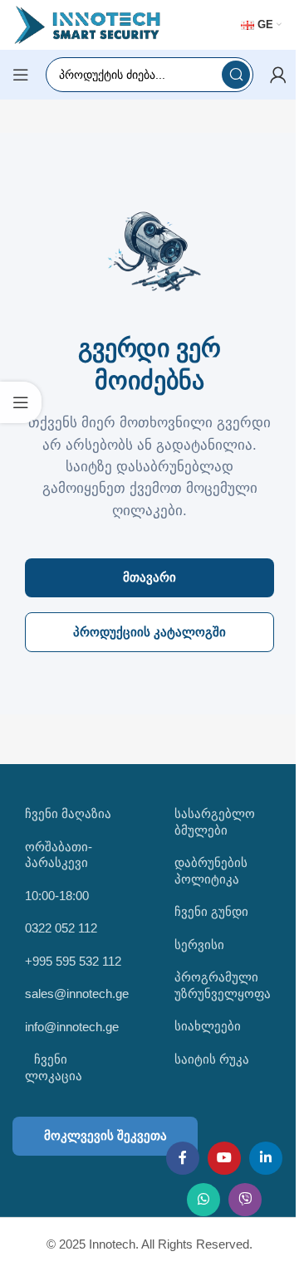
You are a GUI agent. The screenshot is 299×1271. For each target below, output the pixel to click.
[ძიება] (236, 75)
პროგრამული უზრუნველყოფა (222, 985)
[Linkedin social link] (265, 1158)
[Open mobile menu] (20, 74)
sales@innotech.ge (77, 993)
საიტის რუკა (211, 1059)
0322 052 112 (61, 928)
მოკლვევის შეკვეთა (105, 1135)
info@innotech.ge (72, 1027)
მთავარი (149, 577)
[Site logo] (87, 24)
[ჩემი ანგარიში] (278, 74)
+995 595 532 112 (73, 961)
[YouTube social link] (224, 1158)
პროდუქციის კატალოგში (149, 632)
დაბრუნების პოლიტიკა (211, 870)
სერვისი (199, 944)
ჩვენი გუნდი (211, 911)
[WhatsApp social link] (203, 1199)
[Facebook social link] (182, 1158)
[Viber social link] (245, 1199)
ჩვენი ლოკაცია (53, 1067)
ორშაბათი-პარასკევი (58, 855)
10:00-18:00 (57, 896)
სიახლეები (207, 1026)
